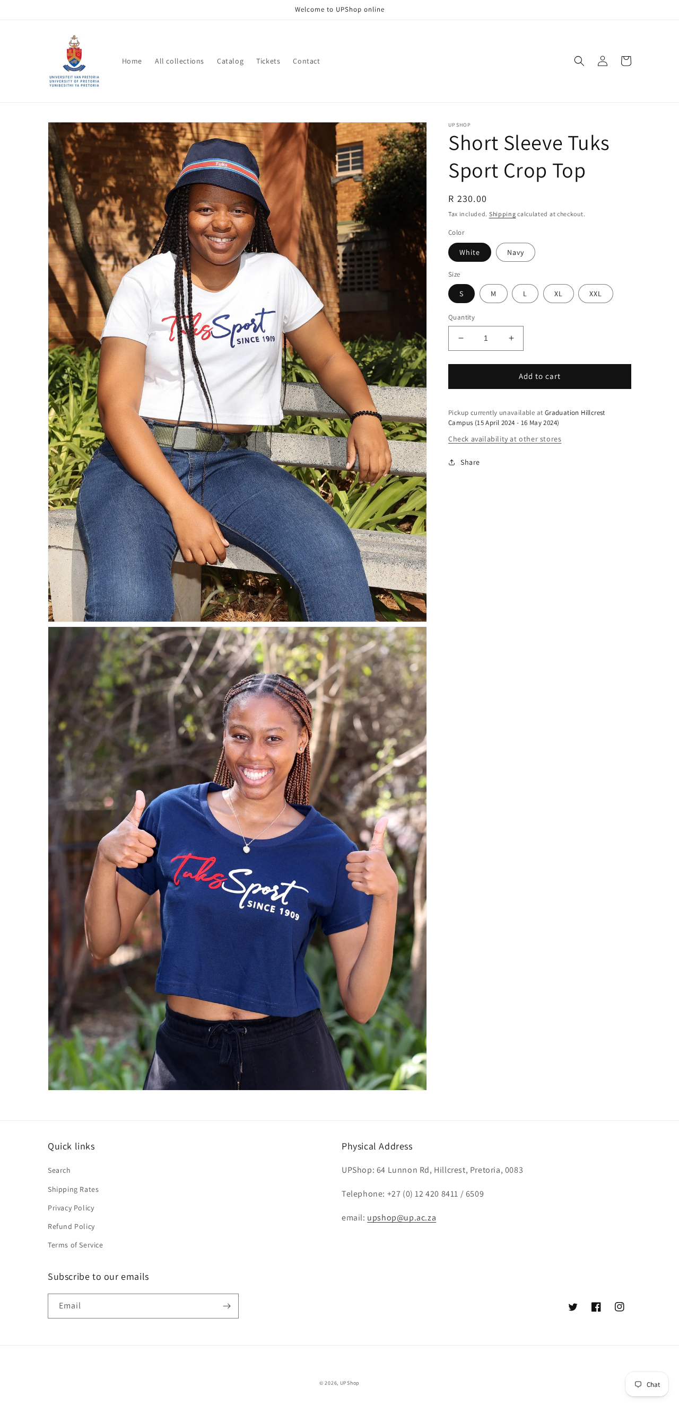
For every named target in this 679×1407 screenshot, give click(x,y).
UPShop (350, 1382)
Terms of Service (75, 1245)
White (469, 252)
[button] (579, 61)
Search (59, 1170)
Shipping (502, 214)
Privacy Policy (71, 1208)
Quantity (461, 317)
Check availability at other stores (504, 439)
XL (558, 293)
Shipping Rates (73, 1189)
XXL (595, 293)
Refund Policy (71, 1226)
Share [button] (470, 462)
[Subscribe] (226, 1306)
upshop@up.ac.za (401, 1217)
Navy (515, 252)
